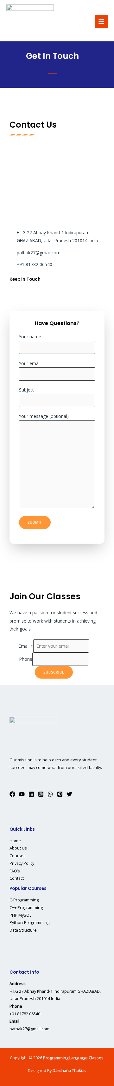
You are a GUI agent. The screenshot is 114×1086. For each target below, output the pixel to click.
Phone (25, 659)
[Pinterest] (60, 794)
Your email (30, 363)
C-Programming (24, 900)
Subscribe (53, 672)
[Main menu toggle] (101, 21)
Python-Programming (29, 922)
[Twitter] (69, 794)
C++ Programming (26, 907)
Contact (17, 878)
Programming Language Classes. (73, 1058)
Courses (18, 855)
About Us (18, 848)
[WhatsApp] (50, 794)
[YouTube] (22, 794)
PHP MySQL (20, 915)
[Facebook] (12, 794)
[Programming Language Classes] (30, 21)
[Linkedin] (31, 794)
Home (15, 840)
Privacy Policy (22, 863)
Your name (30, 337)
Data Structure (23, 930)
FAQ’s (15, 871)
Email (26, 646)
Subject (26, 390)
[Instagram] (41, 794)
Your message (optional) (44, 416)
